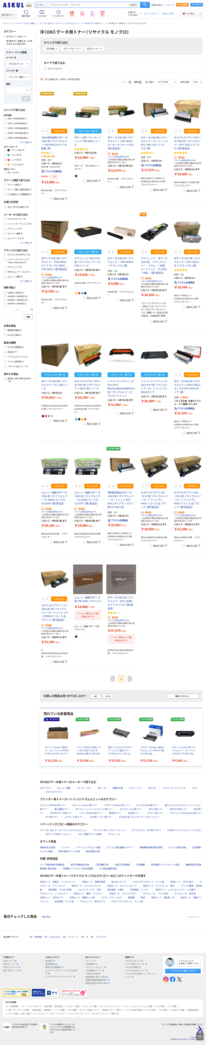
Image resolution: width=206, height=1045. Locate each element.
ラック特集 (171, 1006)
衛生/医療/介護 (93, 851)
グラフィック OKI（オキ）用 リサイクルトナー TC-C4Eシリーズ (87, 262)
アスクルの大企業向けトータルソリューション (141, 975)
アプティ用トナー (155, 813)
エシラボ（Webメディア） (135, 971)
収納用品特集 (192, 1010)
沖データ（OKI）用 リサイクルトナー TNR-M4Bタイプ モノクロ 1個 (121, 262)
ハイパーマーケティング (174, 788)
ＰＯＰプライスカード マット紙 (148, 882)
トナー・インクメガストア (31, 1006)
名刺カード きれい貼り (181, 882)
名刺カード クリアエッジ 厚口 (159, 886)
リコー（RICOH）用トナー (91, 813)
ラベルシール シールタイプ (53, 893)
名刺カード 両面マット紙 (82, 897)
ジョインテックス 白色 (89, 889)
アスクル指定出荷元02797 (52, 278)
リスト (124, 82)
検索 (145, 5)
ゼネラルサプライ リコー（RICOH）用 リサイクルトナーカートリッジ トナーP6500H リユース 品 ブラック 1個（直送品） (54, 612)
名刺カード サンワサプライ (123, 893)
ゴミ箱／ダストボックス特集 (17, 1010)
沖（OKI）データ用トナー (94, 23)
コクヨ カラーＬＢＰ (111, 897)
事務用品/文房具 (47, 847)
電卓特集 (48, 1006)
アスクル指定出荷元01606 (118, 157)
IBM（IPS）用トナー (178, 809)
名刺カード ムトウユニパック (86, 886)
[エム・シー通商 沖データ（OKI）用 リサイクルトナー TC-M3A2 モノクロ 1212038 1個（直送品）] (55, 466)
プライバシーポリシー (94, 967)
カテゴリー (7, 15)
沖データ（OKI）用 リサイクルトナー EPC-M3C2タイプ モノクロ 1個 (187, 262)
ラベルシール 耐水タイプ (92, 901)
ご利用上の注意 (91, 974)
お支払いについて (10, 967)
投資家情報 (49, 964)
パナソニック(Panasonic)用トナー (186, 813)
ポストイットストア (58, 1014)
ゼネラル (152, 788)
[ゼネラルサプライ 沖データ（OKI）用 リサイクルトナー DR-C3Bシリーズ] (88, 355)
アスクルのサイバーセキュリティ (59, 977)
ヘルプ (172, 5)
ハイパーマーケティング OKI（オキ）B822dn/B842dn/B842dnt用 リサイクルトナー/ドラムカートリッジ (121, 388)
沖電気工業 (117, 788)
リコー (195, 788)
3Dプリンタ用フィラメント (58, 834)
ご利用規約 (89, 964)
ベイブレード (73, 937)
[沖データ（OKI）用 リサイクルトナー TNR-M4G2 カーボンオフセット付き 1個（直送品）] (121, 111)
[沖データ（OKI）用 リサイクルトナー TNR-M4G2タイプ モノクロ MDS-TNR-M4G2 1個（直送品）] (55, 232)
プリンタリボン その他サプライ (146, 830)
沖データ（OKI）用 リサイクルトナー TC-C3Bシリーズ (54, 385)
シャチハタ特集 (11, 1014)
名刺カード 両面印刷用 (93, 882)
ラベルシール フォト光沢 (155, 893)
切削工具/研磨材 (122, 864)
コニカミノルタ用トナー (131, 809)
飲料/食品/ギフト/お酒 (69, 851)
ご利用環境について (93, 971)
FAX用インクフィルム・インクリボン (184, 830)
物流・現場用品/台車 (80, 864)
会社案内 (49, 961)
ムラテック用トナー (73, 817)
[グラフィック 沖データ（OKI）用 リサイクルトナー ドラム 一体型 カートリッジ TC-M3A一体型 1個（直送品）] (154, 232)
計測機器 (140, 864)
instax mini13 (54, 937)
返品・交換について (10, 971)
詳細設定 (133, 5)
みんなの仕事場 (131, 967)
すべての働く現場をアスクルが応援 (140, 1010)
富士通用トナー (62, 809)
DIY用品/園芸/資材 (108, 868)
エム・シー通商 (63, 788)
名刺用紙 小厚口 (115, 889)
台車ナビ (119, 1010)
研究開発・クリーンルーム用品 (165, 864)
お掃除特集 (36, 1010)
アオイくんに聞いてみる (183, 971)
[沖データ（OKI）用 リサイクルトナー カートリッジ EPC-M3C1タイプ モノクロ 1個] (154, 111)
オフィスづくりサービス (79, 1014)
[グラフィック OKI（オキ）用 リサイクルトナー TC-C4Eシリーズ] (88, 232)
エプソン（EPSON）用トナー (53, 805)
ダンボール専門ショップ (89, 1010)
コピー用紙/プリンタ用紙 (89, 834)
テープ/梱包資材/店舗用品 (52, 864)
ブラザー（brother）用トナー (117, 805)
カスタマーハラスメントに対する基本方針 (61, 972)
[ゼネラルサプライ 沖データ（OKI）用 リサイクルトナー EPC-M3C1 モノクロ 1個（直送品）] (187, 111)
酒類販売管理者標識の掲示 (96, 980)
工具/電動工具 (102, 864)
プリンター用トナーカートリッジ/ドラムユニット (59, 23)
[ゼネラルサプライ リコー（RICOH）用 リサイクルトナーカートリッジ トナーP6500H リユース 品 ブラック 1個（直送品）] (55, 579)
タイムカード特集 (72, 1006)
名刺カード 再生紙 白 (162, 897)
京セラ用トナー (156, 809)
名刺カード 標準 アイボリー (88, 893)
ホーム (6, 23)
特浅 (143, 897)
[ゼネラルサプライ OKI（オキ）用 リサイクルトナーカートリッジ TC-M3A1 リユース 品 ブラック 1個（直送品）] (154, 466)
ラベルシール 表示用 (185, 893)
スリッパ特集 (59, 1010)
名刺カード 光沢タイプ (51, 897)
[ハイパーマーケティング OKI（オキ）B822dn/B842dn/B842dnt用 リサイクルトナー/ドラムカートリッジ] (121, 355)
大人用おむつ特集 (177, 1010)
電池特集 (58, 1006)
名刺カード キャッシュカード (122, 886)
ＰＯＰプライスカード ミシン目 (127, 901)
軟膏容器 (38, 937)
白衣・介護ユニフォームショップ (34, 1014)
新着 (143, 214)
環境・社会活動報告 (53, 967)
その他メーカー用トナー (101, 817)
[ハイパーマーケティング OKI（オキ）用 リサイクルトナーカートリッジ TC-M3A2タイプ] (154, 355)
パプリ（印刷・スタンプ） (134, 964)
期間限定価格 (47, 94)
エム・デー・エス (84, 788)
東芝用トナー (115, 813)
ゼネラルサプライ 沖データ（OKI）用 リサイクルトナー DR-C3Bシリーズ (87, 385)
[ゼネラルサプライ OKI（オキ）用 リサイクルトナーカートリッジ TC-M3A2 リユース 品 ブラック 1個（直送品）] (187, 466)
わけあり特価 (113, 449)
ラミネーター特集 (89, 1006)
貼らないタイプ (118, 882)
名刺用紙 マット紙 (64, 901)
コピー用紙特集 (11, 1006)
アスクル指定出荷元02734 (151, 281)
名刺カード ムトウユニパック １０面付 (175, 889)
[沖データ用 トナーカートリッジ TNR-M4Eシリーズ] (88, 111)
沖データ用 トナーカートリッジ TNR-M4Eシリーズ (87, 141)
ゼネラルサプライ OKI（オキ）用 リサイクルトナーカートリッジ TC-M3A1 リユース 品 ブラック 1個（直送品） (154, 499)
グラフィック (135, 788)
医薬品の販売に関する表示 (96, 983)
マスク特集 (162, 1010)
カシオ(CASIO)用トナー (147, 805)
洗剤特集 (47, 1010)
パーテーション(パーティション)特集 (137, 1006)
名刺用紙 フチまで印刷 (59, 889)
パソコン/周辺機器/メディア (120, 847)
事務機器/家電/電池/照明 (150, 847)
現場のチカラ (107, 1010)
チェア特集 (159, 1006)
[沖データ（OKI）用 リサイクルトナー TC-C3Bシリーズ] (55, 355)
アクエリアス (101, 937)
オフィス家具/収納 (177, 847)
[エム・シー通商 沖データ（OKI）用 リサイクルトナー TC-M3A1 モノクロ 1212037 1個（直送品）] (88, 466)
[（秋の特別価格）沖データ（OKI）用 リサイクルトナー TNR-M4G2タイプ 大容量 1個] (55, 111)
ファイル (66, 847)
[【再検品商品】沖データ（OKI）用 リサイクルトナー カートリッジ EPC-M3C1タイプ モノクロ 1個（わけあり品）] (121, 466)
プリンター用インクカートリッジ (109, 830)
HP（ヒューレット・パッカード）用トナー (94, 809)
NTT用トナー (52, 817)
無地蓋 (131, 897)
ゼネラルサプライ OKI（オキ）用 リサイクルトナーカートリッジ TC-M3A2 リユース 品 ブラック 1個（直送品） (187, 499)
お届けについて (9, 964)
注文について (8, 961)
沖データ (102, 788)
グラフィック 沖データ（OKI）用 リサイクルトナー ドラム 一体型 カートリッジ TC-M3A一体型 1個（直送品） (154, 265)
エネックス (45, 788)
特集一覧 (114, 1014)
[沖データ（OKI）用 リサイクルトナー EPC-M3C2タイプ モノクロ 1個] (187, 232)
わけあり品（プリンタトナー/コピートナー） (139, 817)
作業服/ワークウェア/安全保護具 (78, 868)
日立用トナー (134, 813)
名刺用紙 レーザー (139, 889)
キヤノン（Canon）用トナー (85, 805)
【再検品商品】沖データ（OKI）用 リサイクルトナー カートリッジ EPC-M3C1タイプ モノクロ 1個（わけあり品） (121, 499)
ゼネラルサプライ (54, 792)
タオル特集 (72, 1010)
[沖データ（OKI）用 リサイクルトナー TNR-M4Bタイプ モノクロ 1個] (121, 232)
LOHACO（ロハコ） (132, 961)
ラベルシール (114, 834)
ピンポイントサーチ (100, 1014)
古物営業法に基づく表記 (95, 977)
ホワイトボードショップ (109, 1006)
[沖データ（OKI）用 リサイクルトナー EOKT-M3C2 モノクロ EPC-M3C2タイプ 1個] (187, 355)
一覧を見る (45, 917)
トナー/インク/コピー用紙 (24, 23)
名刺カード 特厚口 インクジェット (58, 882)
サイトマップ (90, 961)
